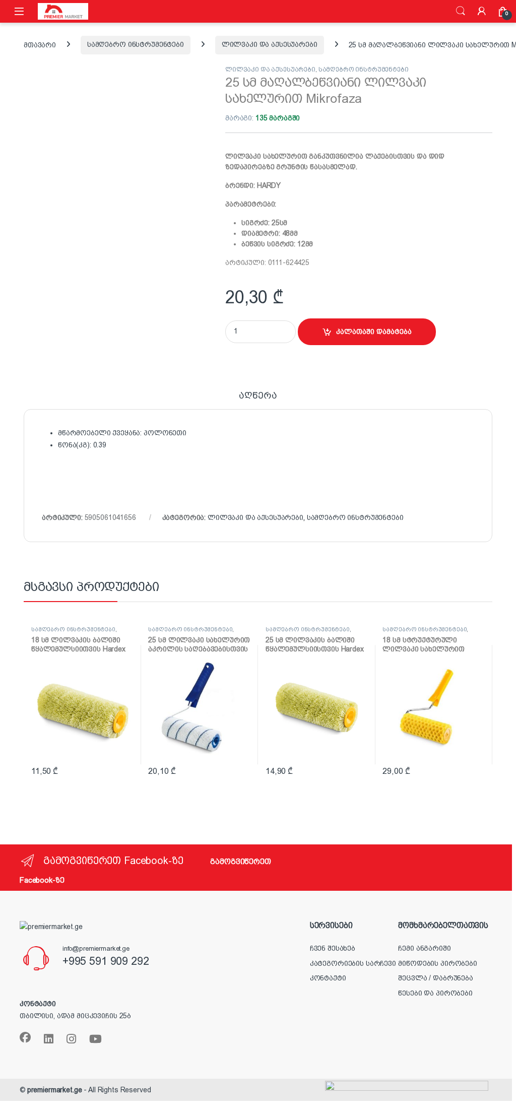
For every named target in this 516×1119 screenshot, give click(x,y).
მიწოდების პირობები (437, 963)
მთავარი (40, 44)
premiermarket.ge (54, 1090)
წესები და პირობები (435, 993)
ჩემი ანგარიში (424, 948)
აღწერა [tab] (258, 396)
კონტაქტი (328, 978)
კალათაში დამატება (374, 331)
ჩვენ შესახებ (332, 948)
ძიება (460, 11)
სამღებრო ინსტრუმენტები (135, 44)
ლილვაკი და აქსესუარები (269, 44)
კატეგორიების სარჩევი (353, 963)
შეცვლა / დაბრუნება (435, 978)
